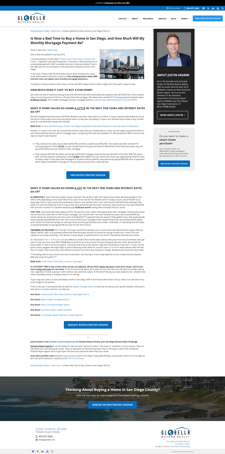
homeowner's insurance (121, 100)
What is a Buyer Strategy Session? (55, 299)
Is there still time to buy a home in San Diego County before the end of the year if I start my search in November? (90, 126)
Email (81, 358)
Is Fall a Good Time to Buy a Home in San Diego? (61, 261)
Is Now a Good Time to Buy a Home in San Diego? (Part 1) (64, 294)
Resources (56, 31)
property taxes (100, 100)
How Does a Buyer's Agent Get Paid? (56, 310)
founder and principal (59, 341)
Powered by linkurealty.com (182, 451)
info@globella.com (47, 439)
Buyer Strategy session (84, 286)
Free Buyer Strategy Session (207, 18)
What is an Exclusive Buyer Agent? (55, 304)
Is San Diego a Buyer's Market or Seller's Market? (62, 315)
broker (73, 341)
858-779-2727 (70, 358)
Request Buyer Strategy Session (88, 324)
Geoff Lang (52, 50)
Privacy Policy (185, 446)
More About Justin (172, 115)
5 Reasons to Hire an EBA (116, 3)
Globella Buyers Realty (40, 31)
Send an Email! (174, 8)
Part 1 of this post (52, 239)
